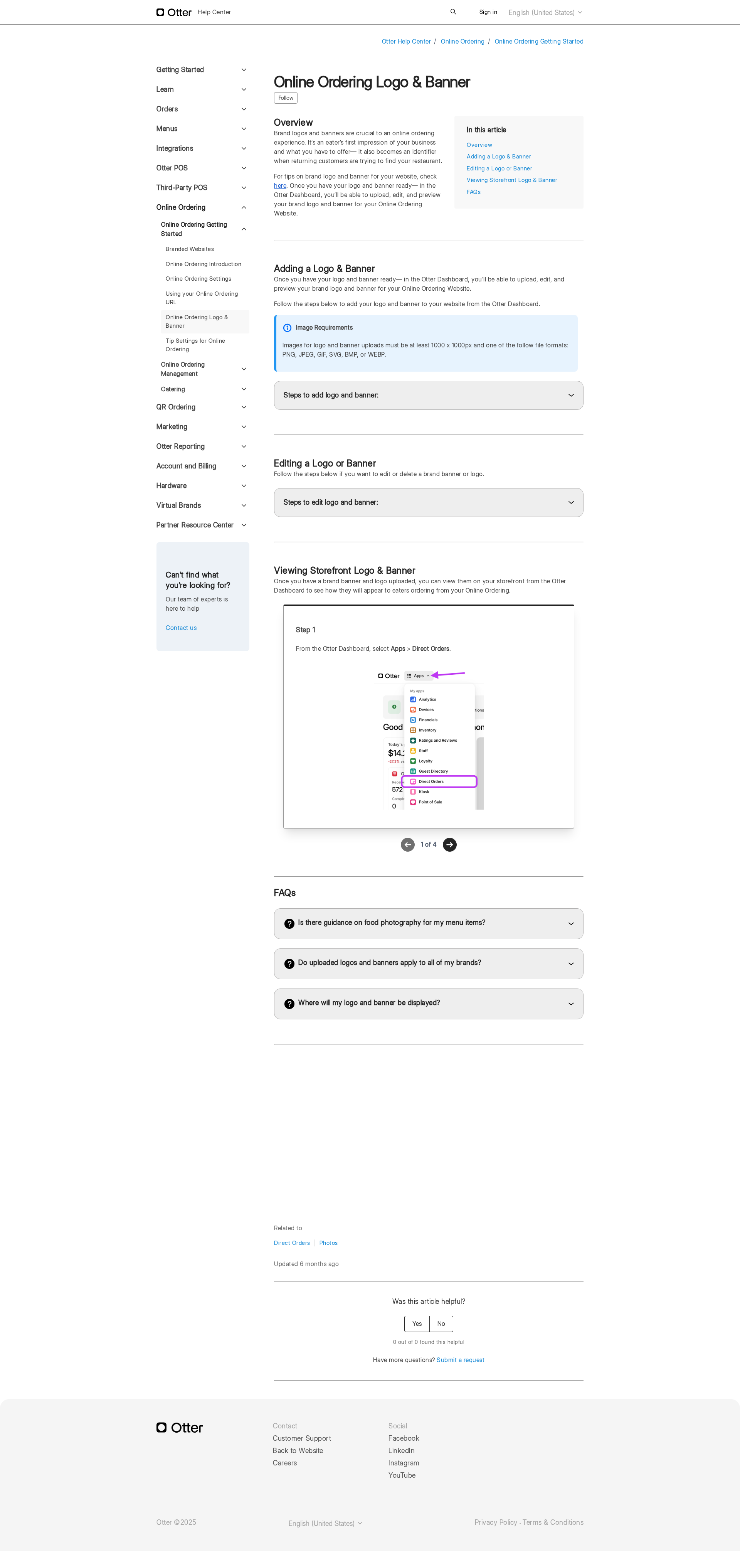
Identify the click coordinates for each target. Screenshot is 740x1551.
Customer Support (302, 1438)
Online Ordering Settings (198, 278)
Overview (479, 144)
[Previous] (408, 845)
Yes (417, 1323)
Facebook (403, 1438)
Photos (329, 1242)
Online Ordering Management (183, 369)
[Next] (450, 845)
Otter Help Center (406, 41)
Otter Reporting (180, 446)
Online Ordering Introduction (203, 264)
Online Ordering (463, 41)
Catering (173, 389)
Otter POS (172, 168)
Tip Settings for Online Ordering (195, 345)
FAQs (474, 192)
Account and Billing (186, 466)
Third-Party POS (182, 188)
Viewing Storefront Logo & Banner (512, 180)
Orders (167, 109)
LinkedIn (401, 1451)
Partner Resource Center (195, 525)
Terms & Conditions (553, 1522)
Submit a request (460, 1360)
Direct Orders (292, 1242)
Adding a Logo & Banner (499, 156)
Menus (167, 129)
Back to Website (298, 1451)
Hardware (171, 486)
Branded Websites (190, 249)
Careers (285, 1463)
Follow (286, 98)
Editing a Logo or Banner (499, 168)
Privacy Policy (496, 1522)
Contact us (181, 628)
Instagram (404, 1463)
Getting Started (180, 70)
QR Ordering (176, 407)
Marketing (172, 427)
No (441, 1323)
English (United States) (543, 12)
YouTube (402, 1475)
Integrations (174, 148)
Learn (165, 89)
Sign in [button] (488, 11)
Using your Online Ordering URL (202, 298)
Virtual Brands (178, 505)
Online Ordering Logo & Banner (197, 322)
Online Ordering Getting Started (539, 41)
